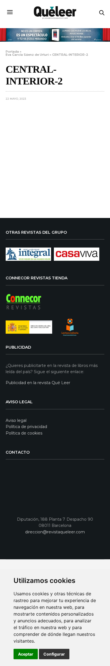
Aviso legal (16, 420)
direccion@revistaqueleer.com (55, 531)
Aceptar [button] (25, 654)
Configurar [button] (54, 654)
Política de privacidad (26, 426)
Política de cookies (24, 433)
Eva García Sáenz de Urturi (27, 55)
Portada (12, 52)
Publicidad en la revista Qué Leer (38, 382)
